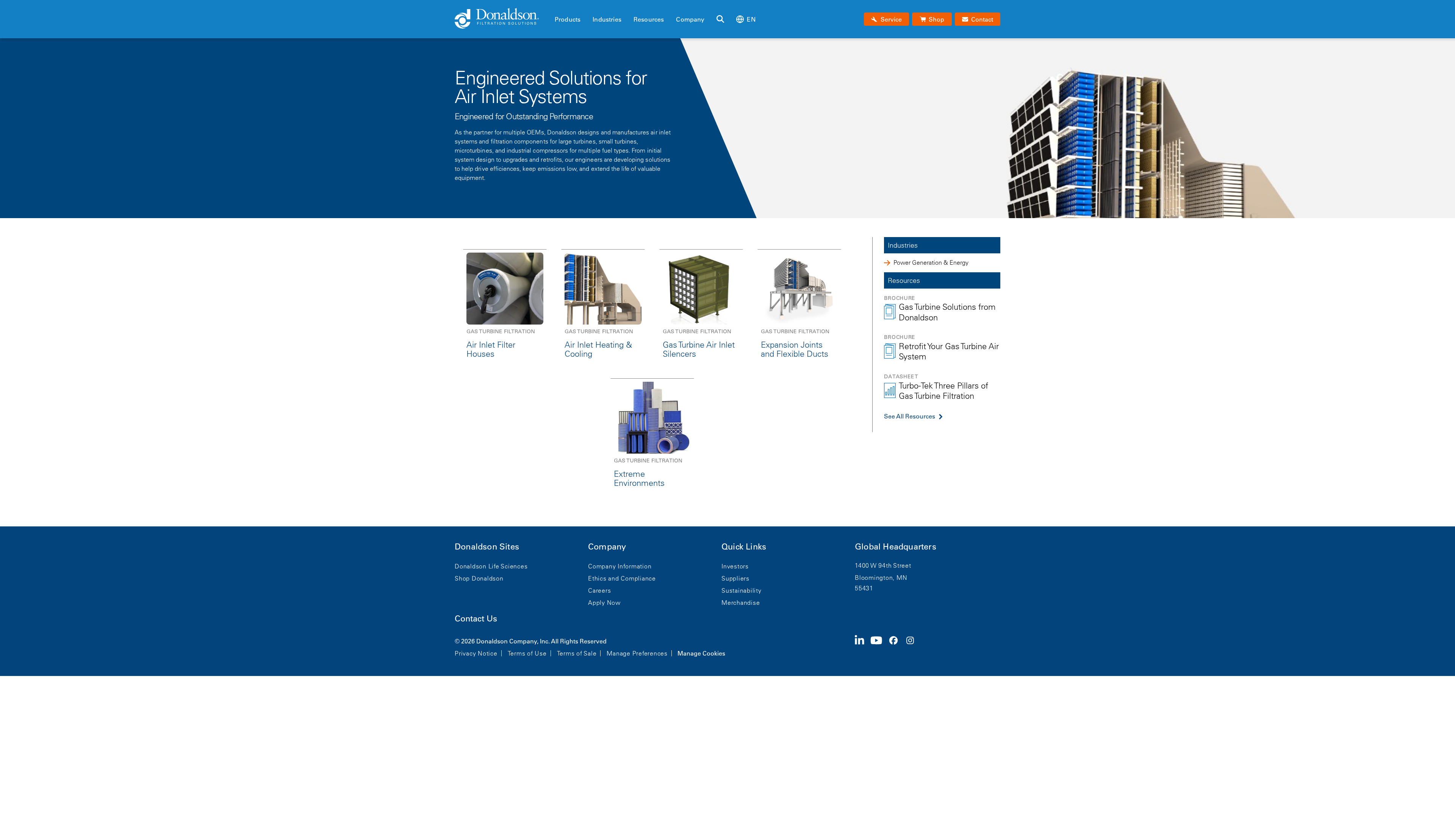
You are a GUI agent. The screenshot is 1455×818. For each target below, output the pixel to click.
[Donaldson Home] (502, 19)
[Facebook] (896, 646)
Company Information (619, 566)
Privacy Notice (476, 653)
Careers (599, 590)
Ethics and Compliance (622, 578)
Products (567, 19)
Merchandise (740, 602)
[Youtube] (879, 646)
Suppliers (735, 578)
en (751, 19)
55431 (864, 588)
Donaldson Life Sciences (491, 566)
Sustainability (741, 590)
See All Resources (909, 416)
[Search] (720, 19)
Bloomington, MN (881, 577)
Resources (649, 19)
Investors (735, 566)
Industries (607, 19)
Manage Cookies (701, 653)
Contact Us (476, 619)
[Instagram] (913, 646)
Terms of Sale (577, 653)
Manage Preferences (637, 653)
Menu (557, 6)
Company (690, 19)
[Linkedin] (862, 646)
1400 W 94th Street (883, 565)
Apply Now (604, 602)
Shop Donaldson (479, 578)
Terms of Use (527, 653)
